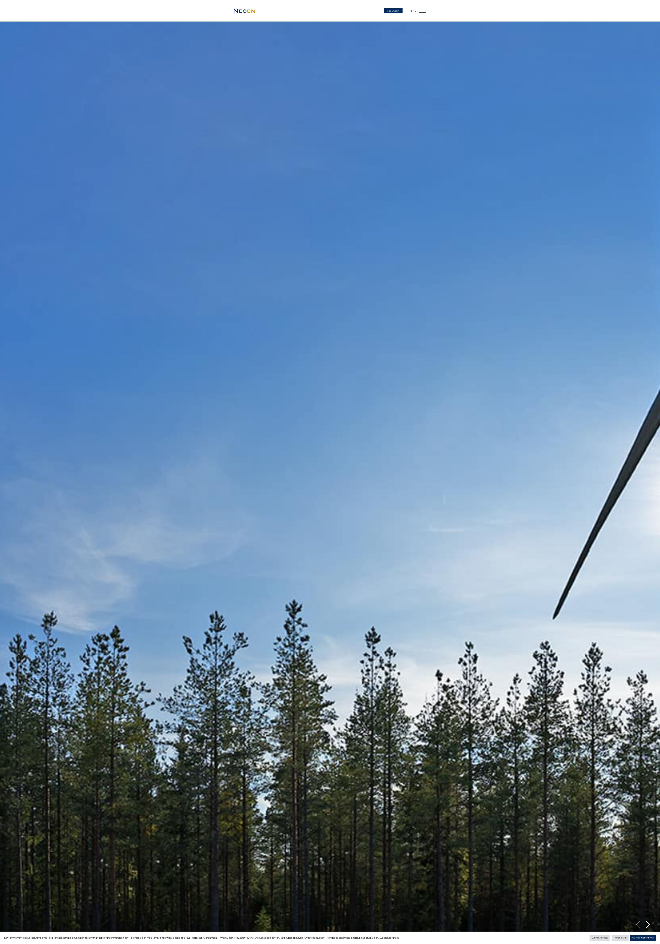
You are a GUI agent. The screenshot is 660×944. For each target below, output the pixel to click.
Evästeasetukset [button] (600, 938)
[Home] (244, 11)
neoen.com (393, 10)
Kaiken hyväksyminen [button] (643, 938)
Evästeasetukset (389, 938)
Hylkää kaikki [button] (620, 938)
